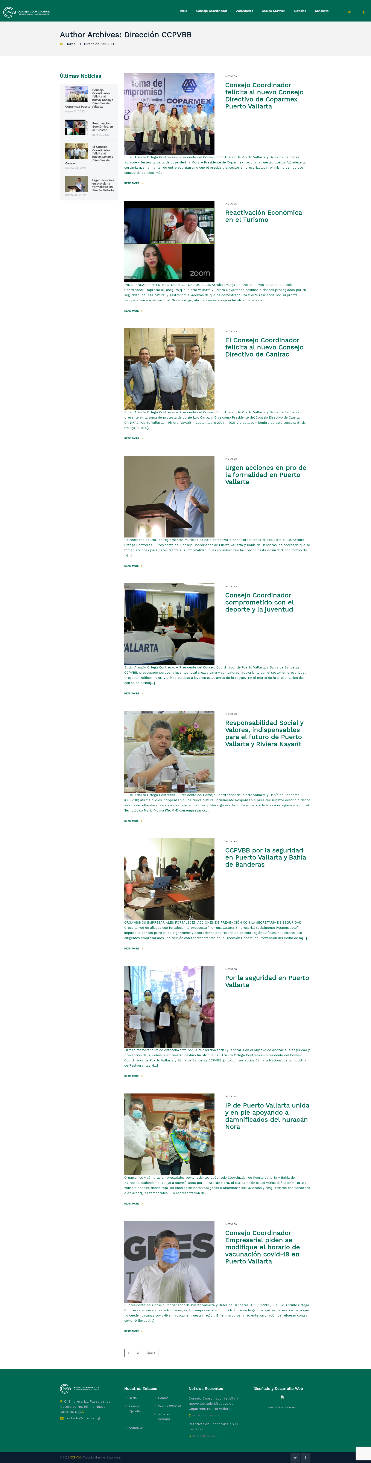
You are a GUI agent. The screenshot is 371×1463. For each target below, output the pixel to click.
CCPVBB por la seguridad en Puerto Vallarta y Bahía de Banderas (265, 857)
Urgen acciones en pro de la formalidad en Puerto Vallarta (265, 474)
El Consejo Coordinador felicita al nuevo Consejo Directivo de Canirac (264, 347)
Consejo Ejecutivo (135, 1408)
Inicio (183, 10)
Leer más (154, 173)
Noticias (300, 10)
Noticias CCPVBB (164, 1416)
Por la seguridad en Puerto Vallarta (267, 981)
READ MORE (132, 183)
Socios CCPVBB (273, 10)
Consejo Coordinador (211, 10)
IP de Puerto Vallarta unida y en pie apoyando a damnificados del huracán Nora (267, 1115)
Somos (163, 1398)
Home (70, 44)
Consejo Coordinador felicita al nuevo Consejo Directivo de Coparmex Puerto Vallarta (264, 95)
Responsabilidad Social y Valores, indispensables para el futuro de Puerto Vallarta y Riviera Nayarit (264, 733)
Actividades (244, 10)
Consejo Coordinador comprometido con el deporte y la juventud (259, 602)
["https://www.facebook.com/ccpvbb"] (363, 12)
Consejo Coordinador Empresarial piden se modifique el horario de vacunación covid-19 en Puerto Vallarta (262, 1247)
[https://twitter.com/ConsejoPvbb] (349, 12)
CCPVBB (76, 1457)
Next (150, 1352)
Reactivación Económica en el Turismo (263, 216)
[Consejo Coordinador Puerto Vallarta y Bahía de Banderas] (26, 12)
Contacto (322, 10)
